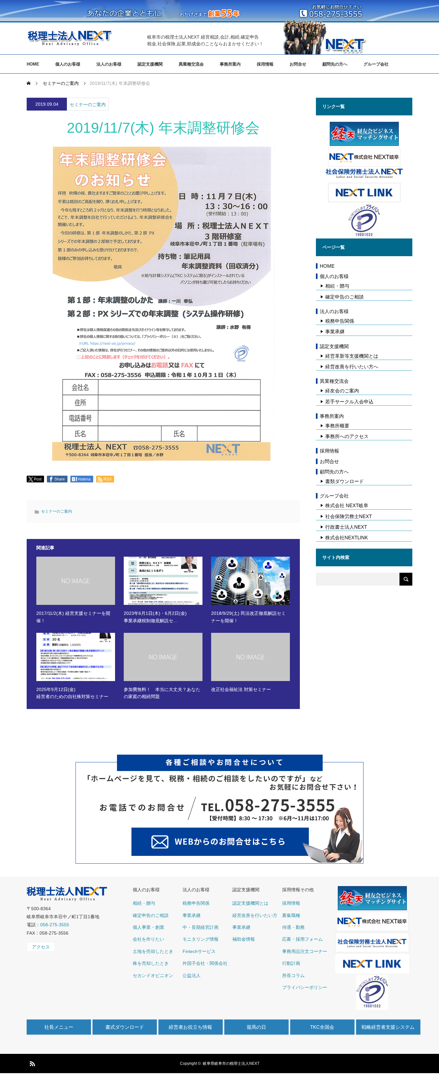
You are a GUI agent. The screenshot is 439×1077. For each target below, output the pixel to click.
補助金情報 (243, 939)
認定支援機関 (150, 64)
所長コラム (293, 975)
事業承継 (335, 331)
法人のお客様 (108, 64)
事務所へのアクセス (347, 436)
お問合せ (298, 64)
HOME (33, 64)
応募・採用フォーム (302, 939)
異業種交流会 (191, 64)
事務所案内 (230, 64)
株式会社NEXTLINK (346, 537)
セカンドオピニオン (153, 975)
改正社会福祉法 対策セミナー (241, 689)
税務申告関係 (339, 321)
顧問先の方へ (334, 64)
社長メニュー (58, 1027)
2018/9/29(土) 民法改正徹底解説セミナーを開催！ (248, 617)
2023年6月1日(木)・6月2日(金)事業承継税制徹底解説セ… (155, 617)
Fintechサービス (199, 951)
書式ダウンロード (124, 1027)
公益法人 (192, 975)
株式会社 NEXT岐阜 (346, 505)
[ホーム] (29, 83)
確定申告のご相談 (344, 297)
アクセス (41, 946)
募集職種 (291, 915)
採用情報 (265, 64)
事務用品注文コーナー (304, 951)
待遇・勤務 (293, 927)
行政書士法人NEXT (346, 527)
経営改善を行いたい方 (254, 915)
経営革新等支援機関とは (351, 356)
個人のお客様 (67, 64)
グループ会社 (376, 64)
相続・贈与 (337, 286)
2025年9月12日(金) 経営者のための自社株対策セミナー (72, 693)
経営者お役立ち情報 (190, 1027)
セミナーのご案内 (88, 104)
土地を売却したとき (153, 951)
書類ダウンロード (344, 481)
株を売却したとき (151, 963)
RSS (31, 1062)
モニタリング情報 (201, 939)
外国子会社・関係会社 (205, 963)
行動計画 (291, 963)
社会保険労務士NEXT (348, 516)
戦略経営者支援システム (388, 1027)
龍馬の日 (256, 1027)
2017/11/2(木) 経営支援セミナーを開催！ (73, 617)
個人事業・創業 (148, 927)
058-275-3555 (54, 924)
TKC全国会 (322, 1027)
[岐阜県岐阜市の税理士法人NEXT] (69, 38)
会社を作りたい (148, 939)
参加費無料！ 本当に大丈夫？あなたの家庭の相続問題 (162, 693)
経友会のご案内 (342, 390)
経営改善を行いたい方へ (351, 366)
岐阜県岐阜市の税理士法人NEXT (231, 1063)
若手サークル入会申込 (349, 401)
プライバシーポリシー (304, 987)
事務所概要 (337, 425)
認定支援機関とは (250, 903)
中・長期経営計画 (201, 927)
